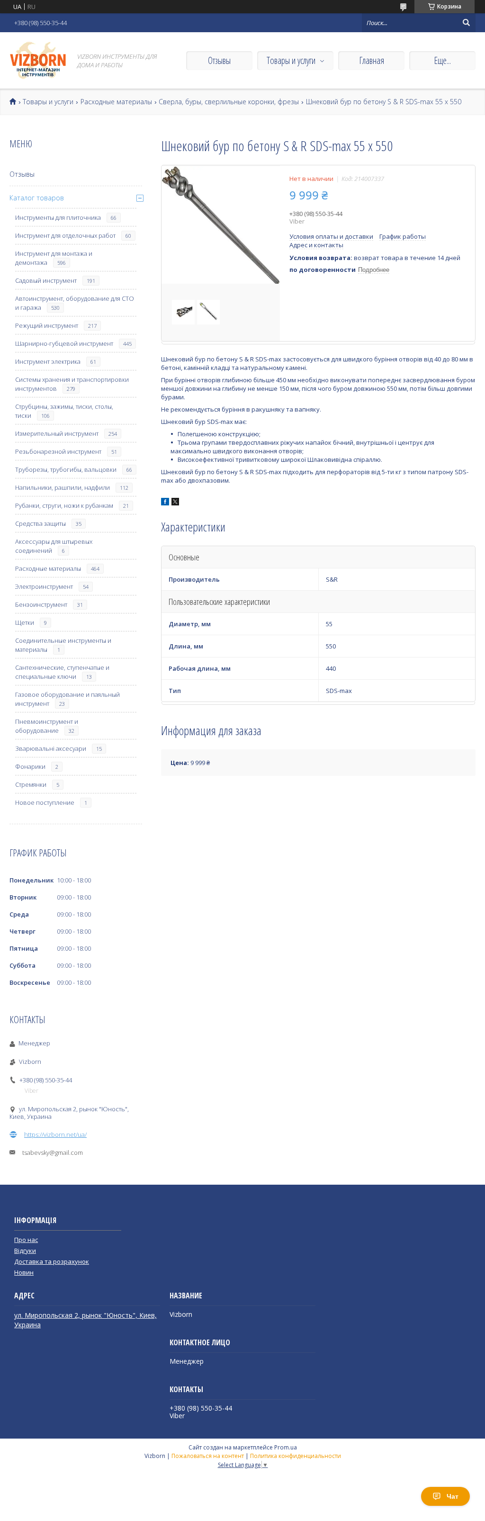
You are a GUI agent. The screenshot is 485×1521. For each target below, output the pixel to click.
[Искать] (466, 22)
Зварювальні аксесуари (50, 748)
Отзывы (219, 60)
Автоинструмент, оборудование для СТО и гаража (74, 303)
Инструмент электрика (48, 361)
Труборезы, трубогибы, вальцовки (66, 469)
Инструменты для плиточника (58, 217)
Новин (24, 1272)
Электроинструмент (44, 586)
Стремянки (30, 784)
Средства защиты (40, 523)
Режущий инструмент (46, 325)
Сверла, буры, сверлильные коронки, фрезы (229, 102)
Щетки (24, 622)
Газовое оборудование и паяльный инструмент (67, 699)
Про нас (26, 1239)
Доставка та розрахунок (51, 1261)
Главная (371, 60)
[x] (175, 503)
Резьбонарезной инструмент (58, 451)
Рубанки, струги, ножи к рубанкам (64, 505)
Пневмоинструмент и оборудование (46, 726)
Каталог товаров (36, 197)
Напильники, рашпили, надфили (62, 487)
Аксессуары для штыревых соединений (53, 546)
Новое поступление (44, 802)
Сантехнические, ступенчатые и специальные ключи (62, 672)
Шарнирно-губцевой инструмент (64, 343)
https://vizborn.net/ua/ (55, 1134)
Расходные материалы (116, 102)
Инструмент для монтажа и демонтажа (53, 258)
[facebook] (165, 503)
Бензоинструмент (41, 604)
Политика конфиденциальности (295, 1456)
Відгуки (25, 1250)
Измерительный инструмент (57, 433)
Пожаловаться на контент (207, 1456)
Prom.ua (285, 1447)
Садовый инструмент (46, 280)
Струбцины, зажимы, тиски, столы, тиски (64, 411)
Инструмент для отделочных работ (65, 235)
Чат (452, 1496)
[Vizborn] (37, 60)
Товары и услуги (291, 60)
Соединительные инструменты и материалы (63, 645)
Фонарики (30, 766)
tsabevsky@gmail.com (52, 1152)
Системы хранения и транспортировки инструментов (72, 384)
